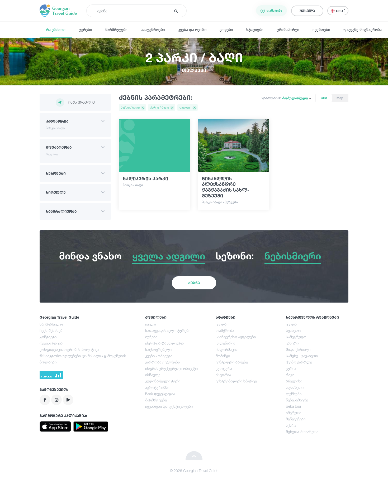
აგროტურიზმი (157, 387)
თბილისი (294, 381)
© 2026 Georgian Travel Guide (194, 470)
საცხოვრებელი (158, 349)
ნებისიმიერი (297, 400)
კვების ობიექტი (158, 355)
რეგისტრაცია (51, 343)
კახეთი (292, 343)
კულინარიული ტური (162, 381)
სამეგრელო (296, 336)
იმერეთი (293, 412)
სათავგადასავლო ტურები (167, 330)
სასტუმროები (153, 29)
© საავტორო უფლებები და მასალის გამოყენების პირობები (83, 358)
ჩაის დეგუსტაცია (160, 393)
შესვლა (307, 10)
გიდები (226, 29)
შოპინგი (223, 355)
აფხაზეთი (295, 387)
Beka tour (293, 406)
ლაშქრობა (225, 330)
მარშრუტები (116, 29)
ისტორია (223, 374)
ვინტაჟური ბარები (232, 362)
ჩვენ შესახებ (51, 330)
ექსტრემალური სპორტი (236, 381)
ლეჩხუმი (293, 393)
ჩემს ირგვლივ (81, 102)
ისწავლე (152, 374)
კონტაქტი (48, 336)
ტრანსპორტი (288, 29)
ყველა (150, 324)
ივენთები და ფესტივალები (169, 406)
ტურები (85, 29)
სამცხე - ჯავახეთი (302, 355)
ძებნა (194, 282)
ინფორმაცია (227, 349)
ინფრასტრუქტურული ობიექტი (171, 368)
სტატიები (254, 29)
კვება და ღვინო (192, 29)
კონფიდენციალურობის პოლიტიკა (69, 349)
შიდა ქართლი (298, 349)
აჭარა (291, 425)
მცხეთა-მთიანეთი (302, 431)
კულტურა (224, 368)
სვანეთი (293, 330)
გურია (291, 368)
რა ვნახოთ (55, 29)
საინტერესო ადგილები (236, 336)
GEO (340, 11)
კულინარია (225, 343)
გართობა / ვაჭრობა (162, 362)
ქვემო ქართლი (299, 362)
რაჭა (290, 374)
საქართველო (51, 324)
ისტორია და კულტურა (164, 343)
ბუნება (151, 336)
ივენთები (321, 29)
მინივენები (295, 419)
